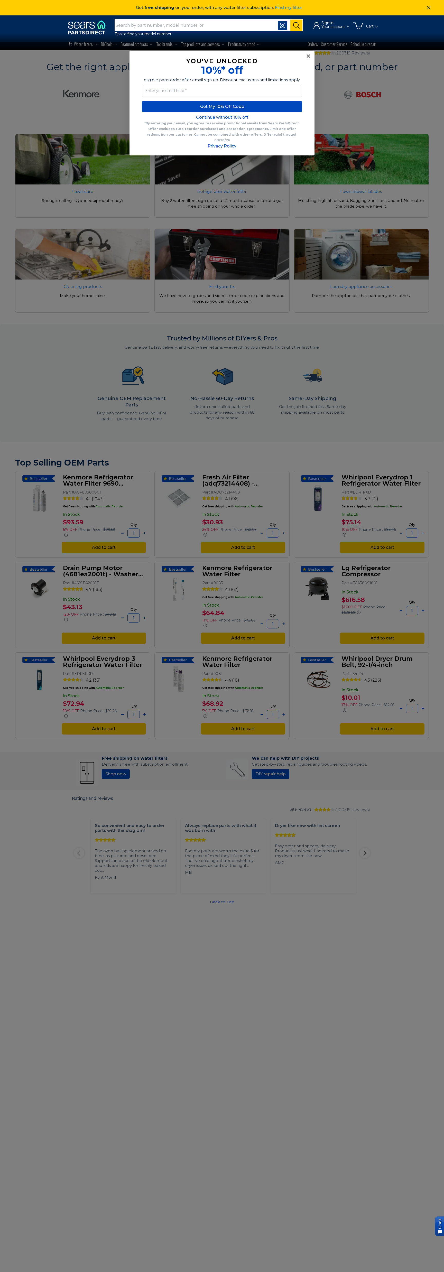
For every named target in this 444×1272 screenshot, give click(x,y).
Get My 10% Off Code (222, 106)
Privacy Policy (222, 146)
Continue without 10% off (222, 117)
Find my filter (288, 7)
